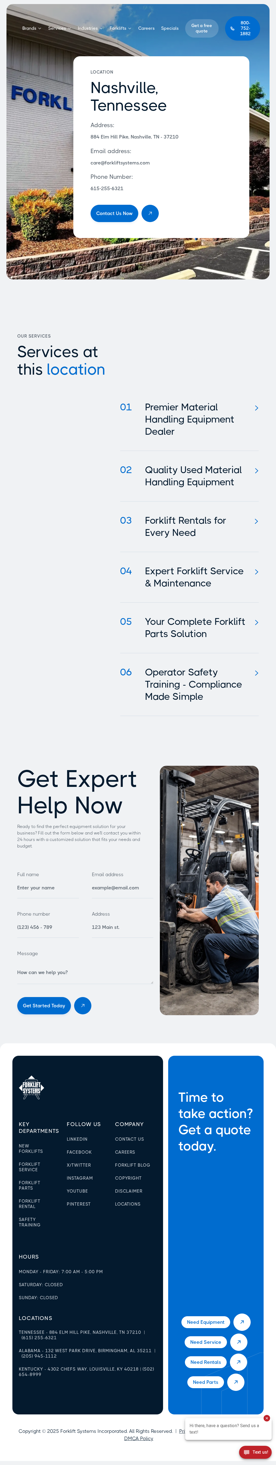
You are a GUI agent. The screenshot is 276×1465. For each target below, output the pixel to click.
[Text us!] (255, 1454)
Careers (146, 28)
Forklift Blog (132, 1165)
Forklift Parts (29, 1185)
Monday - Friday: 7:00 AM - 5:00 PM (61, 1271)
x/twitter (79, 1165)
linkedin (77, 1139)
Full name (28, 874)
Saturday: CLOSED (41, 1284)
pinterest (79, 1204)
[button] (32, 28)
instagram (80, 1178)
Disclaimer (129, 1191)
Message (27, 953)
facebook (79, 1152)
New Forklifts (31, 1148)
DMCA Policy (138, 1438)
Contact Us (129, 1139)
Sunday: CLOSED (38, 1297)
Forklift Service (29, 1167)
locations (36, 1318)
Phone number (33, 914)
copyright (128, 1178)
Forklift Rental (29, 1204)
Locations (128, 1204)
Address (101, 914)
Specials (170, 28)
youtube (77, 1191)
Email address (107, 874)
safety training (30, 1222)
